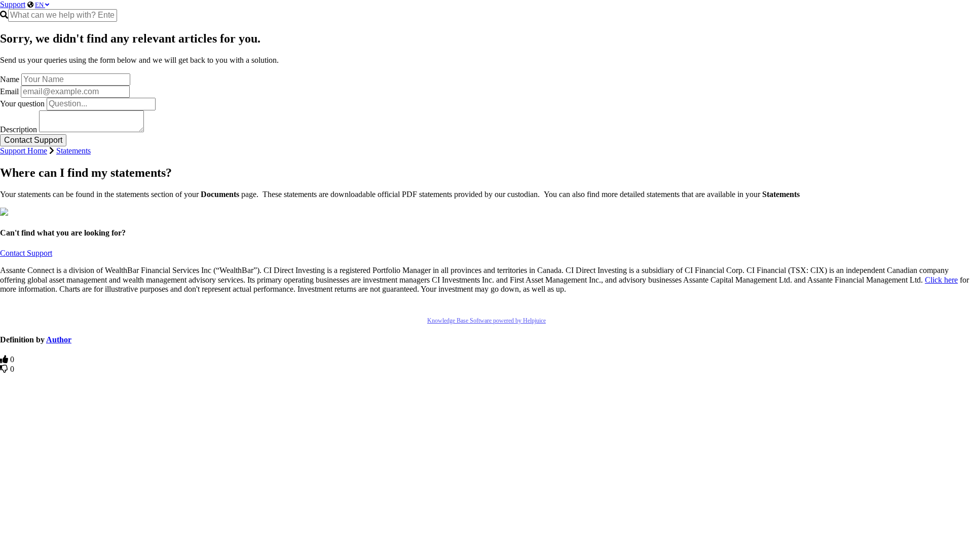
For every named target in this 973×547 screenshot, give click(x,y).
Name (9, 79)
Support (12, 4)
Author (58, 339)
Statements (73, 150)
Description (18, 129)
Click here (941, 280)
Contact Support (26, 253)
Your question (22, 103)
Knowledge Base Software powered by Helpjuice (486, 320)
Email (9, 91)
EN (40, 5)
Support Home (23, 150)
